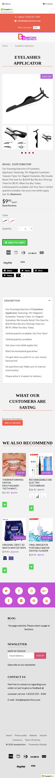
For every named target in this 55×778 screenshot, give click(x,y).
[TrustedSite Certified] (7, 10)
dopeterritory (21, 164)
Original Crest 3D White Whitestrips (14, 546)
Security (43, 735)
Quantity (6, 228)
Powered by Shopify (38, 744)
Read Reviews (9, 205)
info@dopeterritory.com (29, 21)
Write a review (12, 423)
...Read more (15, 194)
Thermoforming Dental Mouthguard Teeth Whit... (12, 484)
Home (5, 46)
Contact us (17, 740)
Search (9, 735)
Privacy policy (21, 735)
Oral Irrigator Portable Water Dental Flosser (39, 547)
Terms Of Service (32, 740)
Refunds (33, 735)
